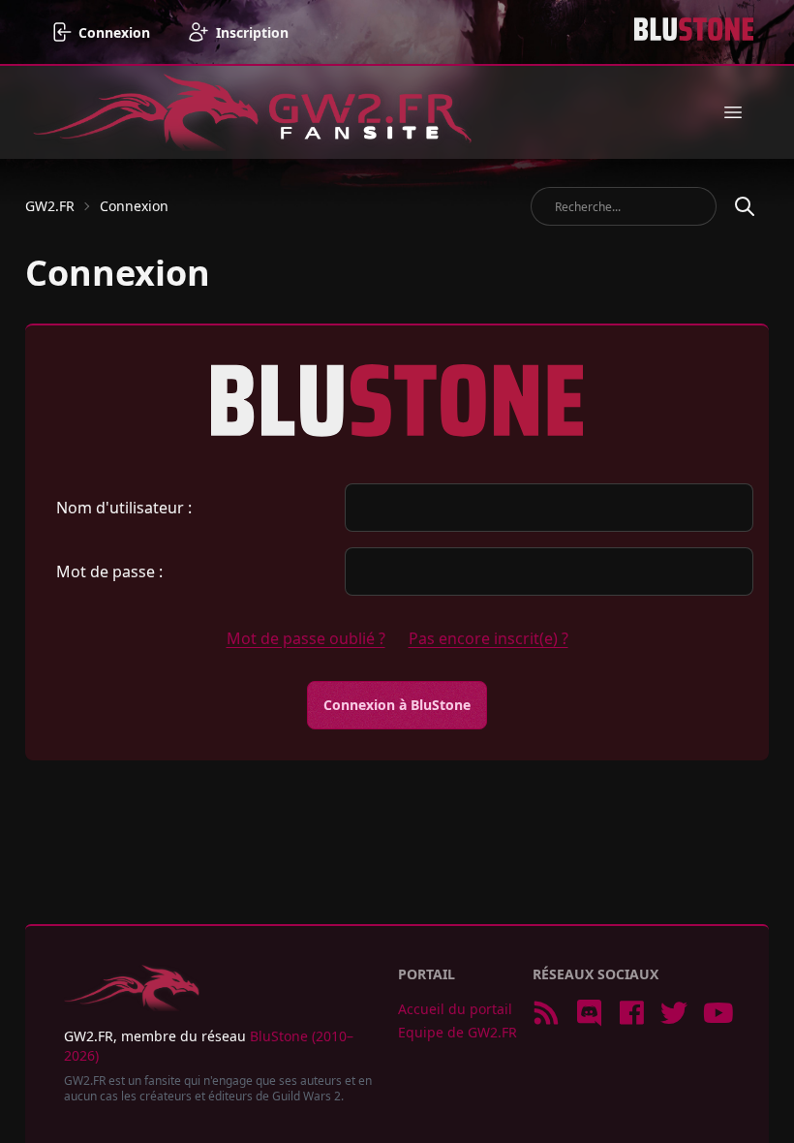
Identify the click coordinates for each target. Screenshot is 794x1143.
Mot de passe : (109, 571)
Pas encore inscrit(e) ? (488, 638)
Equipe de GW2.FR (457, 1032)
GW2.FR (50, 206)
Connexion (134, 206)
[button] (733, 112)
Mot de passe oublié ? (306, 638)
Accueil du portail (455, 1009)
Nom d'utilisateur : (124, 507)
